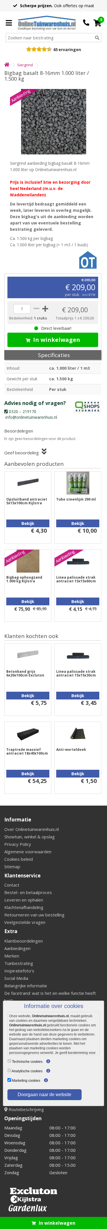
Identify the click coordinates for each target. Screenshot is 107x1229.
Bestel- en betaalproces (28, 892)
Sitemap (12, 866)
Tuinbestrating (18, 963)
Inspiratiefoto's (19, 971)
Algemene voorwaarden (27, 851)
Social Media (16, 978)
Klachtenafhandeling (23, 907)
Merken (11, 956)
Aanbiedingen (17, 948)
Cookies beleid (18, 859)
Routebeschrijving (25, 1109)
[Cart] (97, 23)
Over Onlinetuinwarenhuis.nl (31, 829)
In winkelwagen (56, 340)
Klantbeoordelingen (23, 941)
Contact (11, 885)
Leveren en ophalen (23, 900)
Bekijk (27, 523)
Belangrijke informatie (25, 985)
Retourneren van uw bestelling (34, 915)
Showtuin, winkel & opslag (29, 837)
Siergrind (25, 64)
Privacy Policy (17, 844)
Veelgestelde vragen (24, 922)
